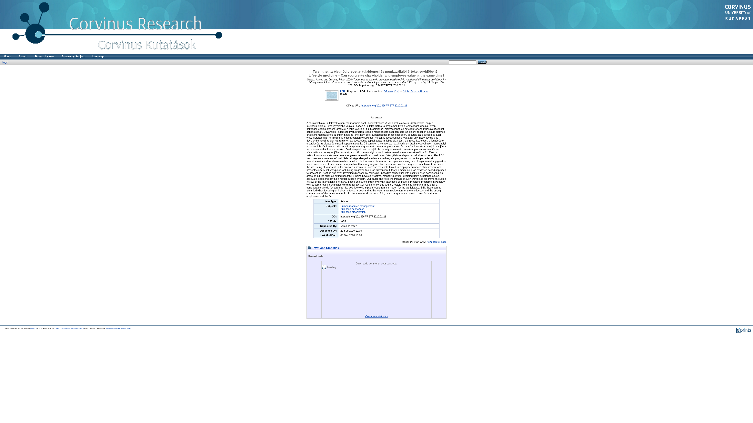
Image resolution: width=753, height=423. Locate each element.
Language (98, 56)
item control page (437, 241)
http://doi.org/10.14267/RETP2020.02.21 (384, 105)
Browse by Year (44, 56)
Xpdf (396, 91)
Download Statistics (325, 248)
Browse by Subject (73, 56)
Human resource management (357, 206)
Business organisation (353, 211)
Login (5, 62)
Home (7, 56)
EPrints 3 (33, 328)
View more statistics (376, 316)
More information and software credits (118, 328)
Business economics (352, 208)
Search (23, 56)
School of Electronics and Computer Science (69, 328)
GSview (388, 91)
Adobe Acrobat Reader (415, 91)
